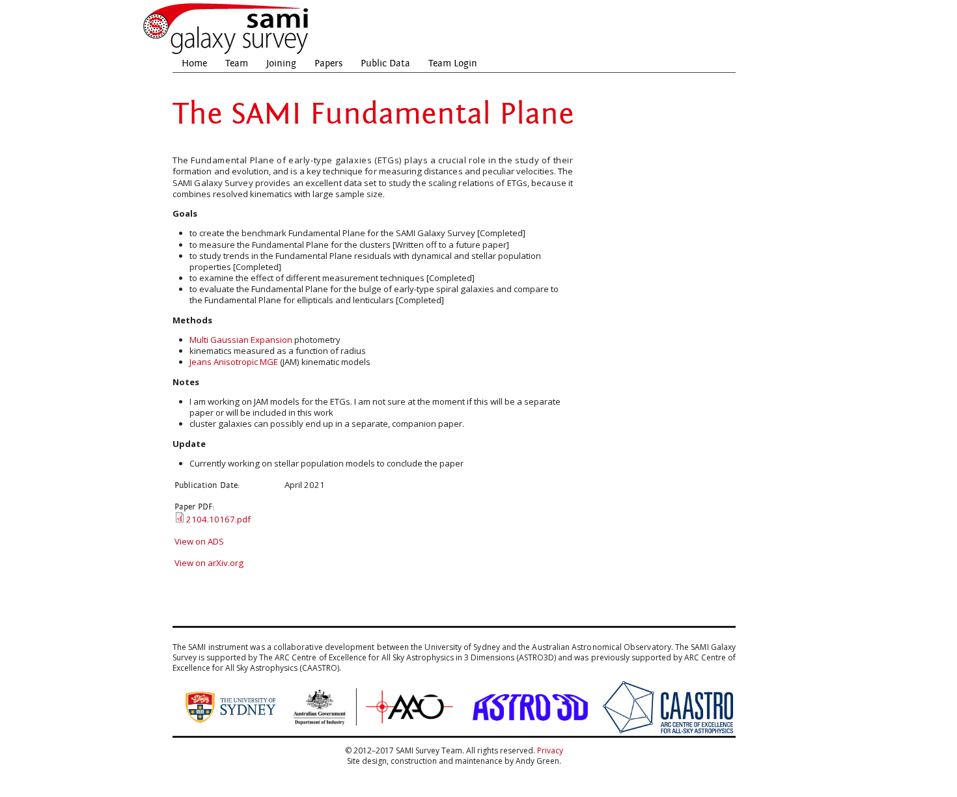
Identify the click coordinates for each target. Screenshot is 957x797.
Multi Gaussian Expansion (240, 339)
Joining (281, 63)
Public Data (385, 63)
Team (236, 63)
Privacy (550, 750)
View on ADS (199, 541)
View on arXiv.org (208, 563)
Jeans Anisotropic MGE (233, 362)
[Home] (226, 52)
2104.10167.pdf (218, 519)
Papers (328, 63)
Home (194, 63)
